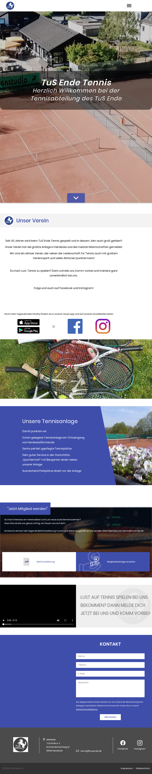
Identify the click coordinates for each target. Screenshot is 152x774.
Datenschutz (143, 768)
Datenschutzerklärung (86, 709)
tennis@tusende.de (91, 751)
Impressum (127, 768)
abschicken (110, 717)
